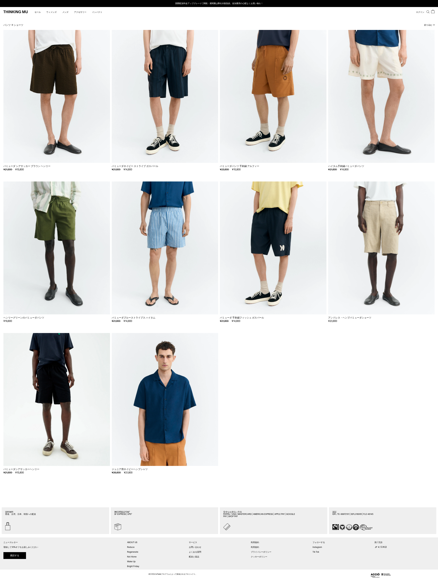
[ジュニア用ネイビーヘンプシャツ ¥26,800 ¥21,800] (165, 399)
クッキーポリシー (259, 557)
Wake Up (131, 561)
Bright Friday (133, 566)
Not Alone (132, 557)
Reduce (130, 547)
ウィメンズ (51, 12)
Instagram (317, 547)
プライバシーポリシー (261, 552)
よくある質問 (195, 552)
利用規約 (255, 547)
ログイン (420, 12)
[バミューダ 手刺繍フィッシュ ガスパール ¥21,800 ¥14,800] (273, 247)
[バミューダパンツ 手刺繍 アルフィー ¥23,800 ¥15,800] (273, 96)
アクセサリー (80, 12)
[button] (433, 11)
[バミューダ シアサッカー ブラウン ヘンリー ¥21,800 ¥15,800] (56, 96)
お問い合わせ (195, 547)
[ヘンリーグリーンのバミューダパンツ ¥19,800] (56, 247)
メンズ (65, 12)
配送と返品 (194, 557)
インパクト (97, 12)
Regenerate (132, 552)
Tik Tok (316, 552)
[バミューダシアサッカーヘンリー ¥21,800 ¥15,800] (56, 399)
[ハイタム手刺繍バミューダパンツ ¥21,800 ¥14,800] (381, 96)
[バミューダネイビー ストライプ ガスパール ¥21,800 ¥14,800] (165, 96)
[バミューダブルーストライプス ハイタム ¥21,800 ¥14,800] (165, 247)
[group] (219, 3)
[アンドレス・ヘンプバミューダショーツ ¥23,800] (381, 247)
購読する (14, 555)
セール (38, 12)
